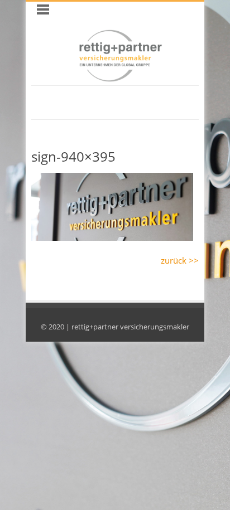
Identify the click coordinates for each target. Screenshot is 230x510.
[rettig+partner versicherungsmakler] (120, 79)
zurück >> (180, 260)
